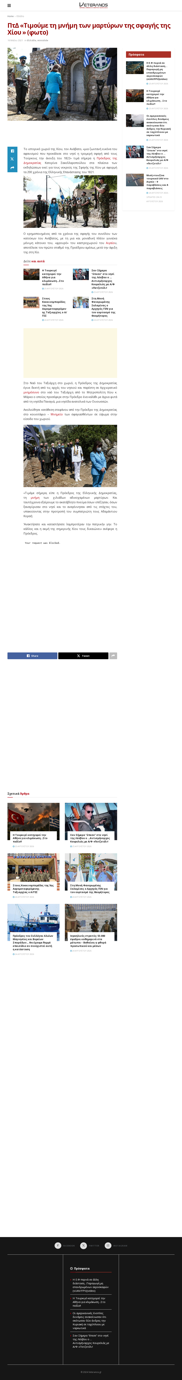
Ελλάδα (20, 16)
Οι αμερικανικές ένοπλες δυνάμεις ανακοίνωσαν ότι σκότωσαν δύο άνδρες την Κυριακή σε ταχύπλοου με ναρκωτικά (158, 125)
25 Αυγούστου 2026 (53, 288)
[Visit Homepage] (93, 5)
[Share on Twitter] (12, 159)
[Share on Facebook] (12, 151)
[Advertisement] (72, 134)
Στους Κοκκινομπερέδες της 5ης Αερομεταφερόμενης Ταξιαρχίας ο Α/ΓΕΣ (54, 307)
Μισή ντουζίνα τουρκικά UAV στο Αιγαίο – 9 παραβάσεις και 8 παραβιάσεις (157, 182)
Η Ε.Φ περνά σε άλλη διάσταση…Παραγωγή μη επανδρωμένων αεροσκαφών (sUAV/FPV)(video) (156, 71)
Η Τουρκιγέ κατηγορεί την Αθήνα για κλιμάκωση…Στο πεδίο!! (53, 277)
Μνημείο (57, 414)
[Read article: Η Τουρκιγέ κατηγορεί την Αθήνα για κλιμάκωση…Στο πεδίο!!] (31, 274)
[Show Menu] (9, 5)
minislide (42, 40)
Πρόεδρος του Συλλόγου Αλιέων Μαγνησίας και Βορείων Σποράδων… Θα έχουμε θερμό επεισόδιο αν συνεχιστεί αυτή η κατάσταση (33, 942)
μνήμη (35, 498)
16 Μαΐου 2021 (15, 40)
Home (10, 16)
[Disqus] (62, 1009)
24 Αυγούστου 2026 (53, 320)
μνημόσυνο (31, 392)
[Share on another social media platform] (12, 168)
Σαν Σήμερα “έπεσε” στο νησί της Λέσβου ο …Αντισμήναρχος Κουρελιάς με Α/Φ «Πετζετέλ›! (103, 279)
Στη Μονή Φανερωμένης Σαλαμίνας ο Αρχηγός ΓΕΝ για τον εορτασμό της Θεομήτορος (103, 307)
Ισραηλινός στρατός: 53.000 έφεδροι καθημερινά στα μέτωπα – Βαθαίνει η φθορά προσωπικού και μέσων (88, 941)
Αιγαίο (110, 243)
